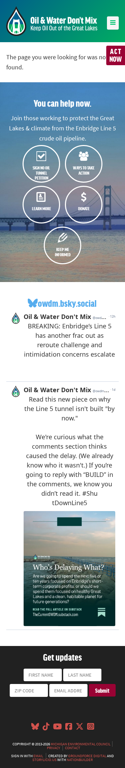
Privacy (53, 748)
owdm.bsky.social (67, 303)
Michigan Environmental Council (80, 744)
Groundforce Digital (87, 756)
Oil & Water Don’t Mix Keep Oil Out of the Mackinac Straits (51, 21)
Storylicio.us (44, 759)
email (38, 756)
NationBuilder (80, 759)
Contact (72, 748)
